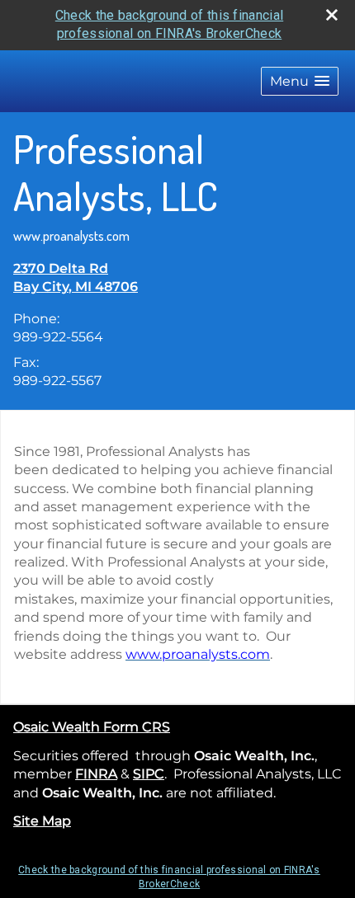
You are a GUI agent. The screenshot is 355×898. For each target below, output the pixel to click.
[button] (299, 81)
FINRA (96, 774)
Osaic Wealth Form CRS (91, 727)
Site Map (42, 821)
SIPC (148, 774)
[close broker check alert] (331, 14)
